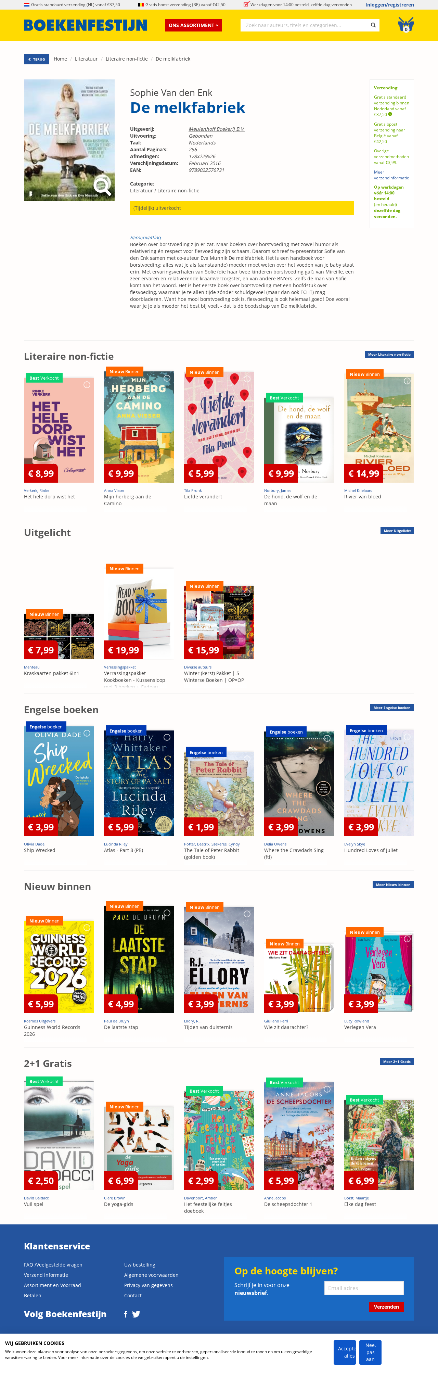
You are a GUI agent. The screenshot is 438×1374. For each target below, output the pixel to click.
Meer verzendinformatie (391, 175)
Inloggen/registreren (389, 4)
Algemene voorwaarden (151, 1275)
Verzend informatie (46, 1275)
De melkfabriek (173, 58)
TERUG (38, 59)
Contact (133, 1295)
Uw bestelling (139, 1264)
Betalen (32, 1295)
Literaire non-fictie (127, 58)
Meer (389, 354)
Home (60, 58)
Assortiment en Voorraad (52, 1285)
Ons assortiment (191, 25)
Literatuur (86, 58)
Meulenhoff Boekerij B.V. (217, 129)
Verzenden (386, 1306)
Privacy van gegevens (148, 1285)
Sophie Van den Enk (171, 92)
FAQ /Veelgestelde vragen (53, 1264)
